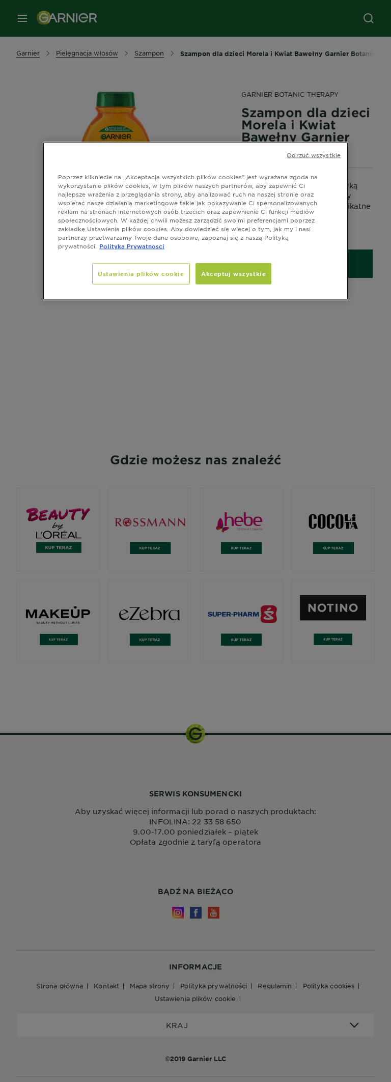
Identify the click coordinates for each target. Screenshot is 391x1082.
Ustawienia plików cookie (141, 273)
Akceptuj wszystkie (233, 273)
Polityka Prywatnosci (131, 245)
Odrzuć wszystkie (314, 154)
